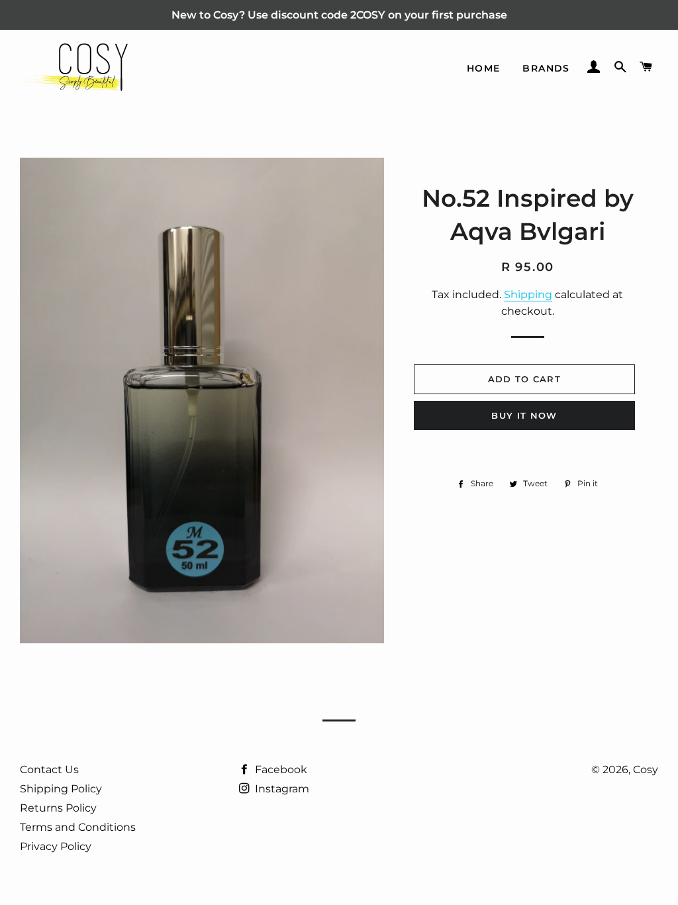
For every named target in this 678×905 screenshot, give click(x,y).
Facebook (279, 769)
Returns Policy (58, 808)
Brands (545, 68)
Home (484, 68)
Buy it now (524, 415)
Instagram (280, 788)
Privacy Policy (55, 846)
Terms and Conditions (78, 827)
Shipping (528, 294)
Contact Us (49, 769)
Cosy (645, 769)
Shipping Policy (61, 788)
